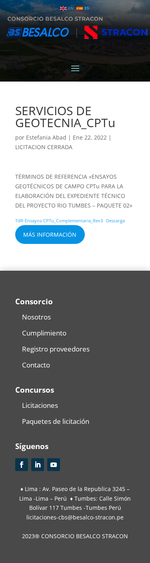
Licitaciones (40, 405)
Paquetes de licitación (55, 421)
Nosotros (36, 316)
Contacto (36, 364)
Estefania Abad (46, 137)
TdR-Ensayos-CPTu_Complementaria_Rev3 (59, 221)
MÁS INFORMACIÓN (49, 234)
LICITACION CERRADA (43, 147)
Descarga (115, 221)
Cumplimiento (44, 332)
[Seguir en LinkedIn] (37, 464)
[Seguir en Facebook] (21, 464)
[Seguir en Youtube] (53, 464)
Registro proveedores (56, 348)
